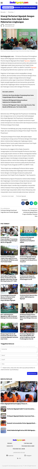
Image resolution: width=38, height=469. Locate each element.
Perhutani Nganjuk (21, 196)
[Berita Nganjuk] (19, 2)
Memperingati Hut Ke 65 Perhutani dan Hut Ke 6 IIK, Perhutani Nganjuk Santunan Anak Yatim (9, 336)
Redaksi (9, 443)
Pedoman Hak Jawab (19, 449)
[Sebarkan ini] (23, 203)
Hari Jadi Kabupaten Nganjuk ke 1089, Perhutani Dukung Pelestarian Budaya (9, 316)
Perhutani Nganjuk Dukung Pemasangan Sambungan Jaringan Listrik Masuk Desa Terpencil (28, 259)
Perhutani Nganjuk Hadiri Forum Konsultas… (21, 409)
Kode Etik (10, 446)
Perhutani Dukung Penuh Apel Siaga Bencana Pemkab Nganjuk (9, 210)
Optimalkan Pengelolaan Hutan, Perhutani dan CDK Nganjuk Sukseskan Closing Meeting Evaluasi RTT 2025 (9, 278)
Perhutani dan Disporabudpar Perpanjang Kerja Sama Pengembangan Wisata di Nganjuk (9, 239)
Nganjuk (27, 61)
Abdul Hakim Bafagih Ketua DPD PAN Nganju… (21, 430)
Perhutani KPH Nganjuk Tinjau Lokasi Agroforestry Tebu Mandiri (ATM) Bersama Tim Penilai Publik (9, 259)
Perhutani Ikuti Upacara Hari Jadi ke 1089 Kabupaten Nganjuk (28, 296)
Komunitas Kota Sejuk (8, 196)
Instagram (28, 455)
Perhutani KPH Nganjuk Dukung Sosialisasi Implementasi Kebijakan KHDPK (27, 239)
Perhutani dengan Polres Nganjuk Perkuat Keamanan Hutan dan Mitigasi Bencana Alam (28, 317)
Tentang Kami (28, 443)
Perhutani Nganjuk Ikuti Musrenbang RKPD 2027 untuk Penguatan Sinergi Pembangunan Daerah (27, 336)
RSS (20, 458)
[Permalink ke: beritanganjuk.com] (2, 25)
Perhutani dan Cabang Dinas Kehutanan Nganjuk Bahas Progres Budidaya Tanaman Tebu (29, 212)
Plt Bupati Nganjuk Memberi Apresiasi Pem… (21, 416)
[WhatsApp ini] (35, 203)
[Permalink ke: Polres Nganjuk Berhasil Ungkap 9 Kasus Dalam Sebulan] (19, 391)
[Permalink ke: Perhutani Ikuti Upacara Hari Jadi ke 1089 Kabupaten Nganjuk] (28, 289)
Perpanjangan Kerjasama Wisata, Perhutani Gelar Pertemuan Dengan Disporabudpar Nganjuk (8, 297)
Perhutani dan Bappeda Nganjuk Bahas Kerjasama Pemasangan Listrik (28, 277)
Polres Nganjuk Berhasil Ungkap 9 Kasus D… (14, 404)
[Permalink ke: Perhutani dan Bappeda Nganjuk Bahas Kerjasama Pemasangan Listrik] (28, 270)
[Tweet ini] (27, 203)
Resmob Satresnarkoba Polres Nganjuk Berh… (21, 423)
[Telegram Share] (31, 203)
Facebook (10, 455)
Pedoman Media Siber (28, 446)
